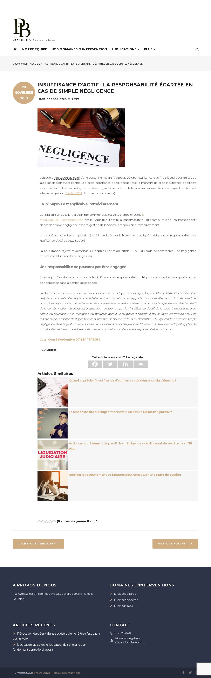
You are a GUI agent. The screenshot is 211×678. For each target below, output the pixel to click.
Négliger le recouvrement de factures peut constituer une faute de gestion (125, 475)
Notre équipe (34, 49)
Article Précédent (40, 543)
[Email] (141, 364)
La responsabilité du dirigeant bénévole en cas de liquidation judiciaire (121, 412)
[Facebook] (95, 364)
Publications (124, 49)
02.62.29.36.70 (123, 633)
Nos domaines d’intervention (79, 49)
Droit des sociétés (52, 99)
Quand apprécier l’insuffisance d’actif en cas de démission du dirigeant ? (122, 380)
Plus (148, 49)
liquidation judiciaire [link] (67, 177)
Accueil (35, 63)
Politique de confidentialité (66, 672)
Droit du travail (123, 606)
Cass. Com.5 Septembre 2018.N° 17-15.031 (70, 339)
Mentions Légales (41, 672)
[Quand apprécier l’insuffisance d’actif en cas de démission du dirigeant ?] (53, 379)
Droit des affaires (125, 593)
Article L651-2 (73, 193)
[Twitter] (110, 364)
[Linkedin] (125, 364)
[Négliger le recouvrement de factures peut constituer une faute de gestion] (53, 474)
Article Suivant (173, 543)
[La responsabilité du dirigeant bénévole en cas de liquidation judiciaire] (53, 411)
